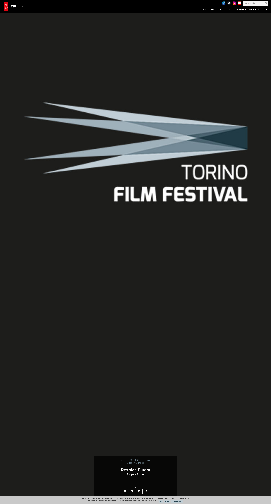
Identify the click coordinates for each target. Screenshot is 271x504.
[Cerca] (266, 3)
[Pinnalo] (139, 491)
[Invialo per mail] (124, 491)
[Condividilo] (132, 491)
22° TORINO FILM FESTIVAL (135, 460)
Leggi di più (177, 501)
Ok (161, 501)
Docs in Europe (135, 463)
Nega (167, 501)
